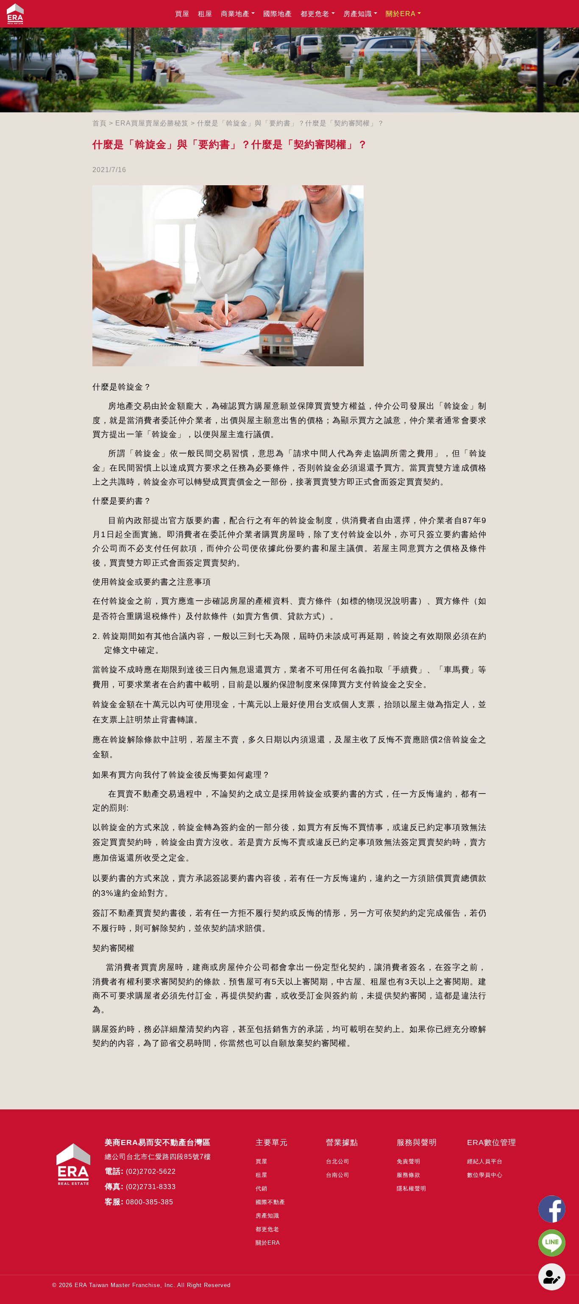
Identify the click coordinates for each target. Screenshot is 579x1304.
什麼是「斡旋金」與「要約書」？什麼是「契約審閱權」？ (290, 123)
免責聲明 (408, 1161)
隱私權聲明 (411, 1188)
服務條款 (408, 1175)
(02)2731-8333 (151, 1186)
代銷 (261, 1188)
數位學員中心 (485, 1175)
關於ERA (401, 13)
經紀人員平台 (485, 1161)
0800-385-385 (149, 1202)
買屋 (182, 13)
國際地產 (277, 13)
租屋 (205, 13)
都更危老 (315, 13)
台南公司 (338, 1175)
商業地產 (235, 13)
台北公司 (338, 1161)
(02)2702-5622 (151, 1171)
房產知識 (357, 13)
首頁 (99, 123)
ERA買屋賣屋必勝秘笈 (152, 123)
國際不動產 (270, 1202)
